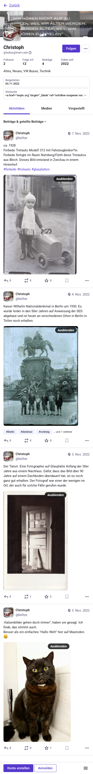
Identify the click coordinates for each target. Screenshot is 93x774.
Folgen (71, 49)
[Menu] (86, 48)
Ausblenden (64, 179)
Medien (46, 108)
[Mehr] (87, 280)
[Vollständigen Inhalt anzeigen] (85, 95)
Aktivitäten (16, 108)
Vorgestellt (76, 108)
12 (24, 64)
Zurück (14, 5)
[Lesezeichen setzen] (66, 280)
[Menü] (86, 768)
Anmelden (45, 768)
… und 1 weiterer (62, 431)
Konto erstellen (18, 768)
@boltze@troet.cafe (15, 52)
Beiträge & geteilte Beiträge (23, 122)
